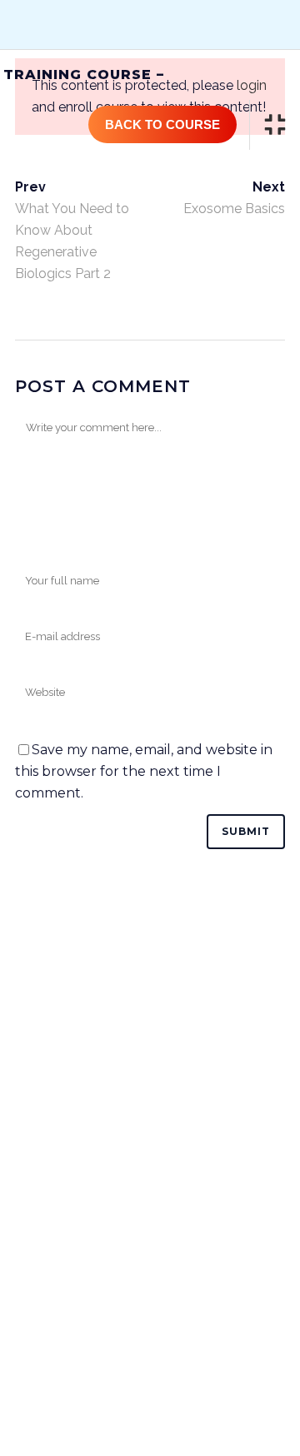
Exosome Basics (234, 208)
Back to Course (162, 124)
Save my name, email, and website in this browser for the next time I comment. (143, 771)
